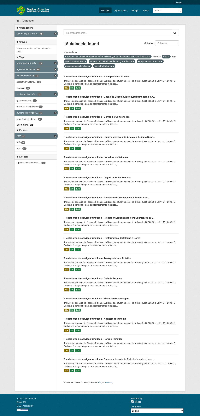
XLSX (78, 88)
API (99, 382)
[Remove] (149, 57)
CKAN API (21, 402)
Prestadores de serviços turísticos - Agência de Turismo (95, 318)
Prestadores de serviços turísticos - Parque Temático (93, 339)
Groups (135, 10)
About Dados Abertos (26, 398)
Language (136, 406)
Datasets (105, 10)
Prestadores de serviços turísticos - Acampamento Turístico (97, 76)
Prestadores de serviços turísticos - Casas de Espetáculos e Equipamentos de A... (109, 96)
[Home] (18, 20)
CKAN (136, 401)
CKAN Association (25, 405)
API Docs (108, 382)
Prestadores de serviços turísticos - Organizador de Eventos (97, 177)
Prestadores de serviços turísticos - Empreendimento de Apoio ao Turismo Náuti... (109, 137)
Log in (179, 2)
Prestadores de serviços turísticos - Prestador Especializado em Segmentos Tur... (109, 217)
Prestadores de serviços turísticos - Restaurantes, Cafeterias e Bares (102, 238)
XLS (71, 88)
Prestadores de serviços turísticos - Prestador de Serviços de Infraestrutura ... (107, 197)
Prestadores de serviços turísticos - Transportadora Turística (97, 258)
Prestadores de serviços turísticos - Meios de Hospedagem (96, 298)
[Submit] (179, 10)
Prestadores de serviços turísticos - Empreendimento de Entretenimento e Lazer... (109, 359)
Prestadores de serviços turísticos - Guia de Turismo (93, 278)
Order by (148, 43)
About (146, 10)
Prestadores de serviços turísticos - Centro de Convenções (97, 116)
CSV (66, 88)
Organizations (120, 10)
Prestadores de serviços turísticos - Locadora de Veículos (96, 157)
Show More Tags (25, 124)
